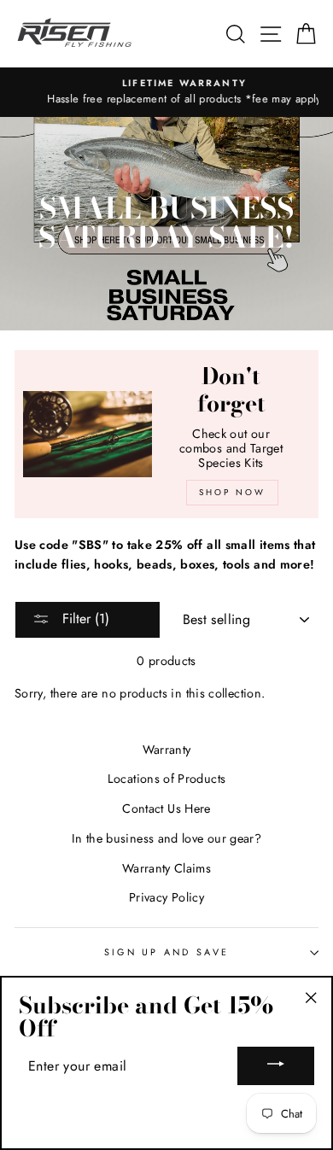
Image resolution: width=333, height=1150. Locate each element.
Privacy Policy (166, 897)
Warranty (167, 749)
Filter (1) (83, 618)
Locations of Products (167, 778)
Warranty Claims (166, 868)
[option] (166, 92)
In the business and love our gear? (166, 838)
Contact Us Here (166, 808)
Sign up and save (166, 952)
